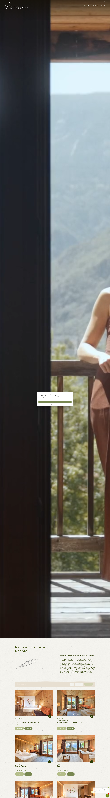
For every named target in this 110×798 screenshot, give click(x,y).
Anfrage (95, 5)
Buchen (103, 5)
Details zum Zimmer (19, 725)
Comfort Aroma (62, 720)
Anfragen (19, 728)
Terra (16, 720)
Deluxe (59, 766)
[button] (32, 714)
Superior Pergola (20, 766)
